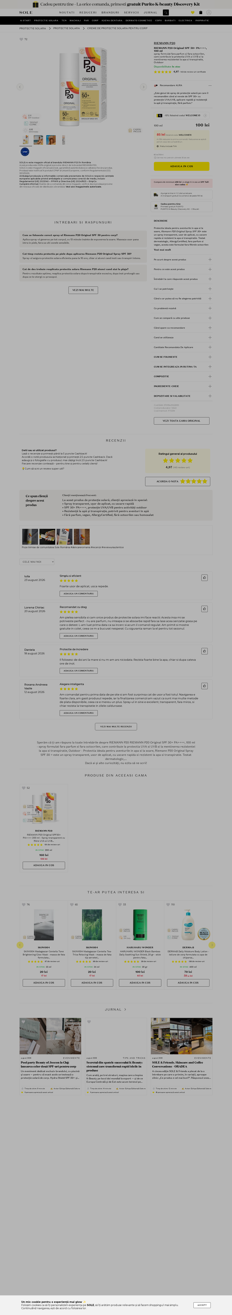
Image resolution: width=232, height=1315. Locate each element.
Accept (202, 1305)
